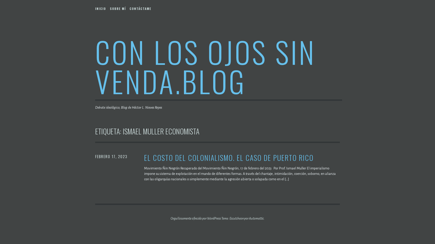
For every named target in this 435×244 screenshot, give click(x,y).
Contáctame (140, 8)
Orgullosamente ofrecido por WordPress (196, 218)
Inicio (100, 8)
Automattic (256, 218)
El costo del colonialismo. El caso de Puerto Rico (229, 158)
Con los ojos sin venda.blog (205, 66)
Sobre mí (118, 8)
